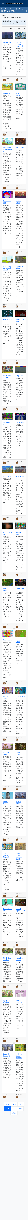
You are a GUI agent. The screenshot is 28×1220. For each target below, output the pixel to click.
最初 (7, 1104)
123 (20, 1109)
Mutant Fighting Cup (20, 910)
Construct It (20, 422)
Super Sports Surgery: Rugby (19, 856)
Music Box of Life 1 (7, 1001)
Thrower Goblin (6, 753)
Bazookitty (7, 42)
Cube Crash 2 (7, 423)
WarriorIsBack (7, 533)
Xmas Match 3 (20, 697)
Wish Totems (18, 94)
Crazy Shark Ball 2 (7, 910)
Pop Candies (7, 640)
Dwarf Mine (20, 147)
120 (20, 1104)
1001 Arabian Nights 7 (6, 855)
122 (14, 1109)
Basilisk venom (18, 803)
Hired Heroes (5, 589)
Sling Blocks (20, 376)
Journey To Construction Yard (7, 268)
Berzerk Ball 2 (20, 477)
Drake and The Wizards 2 (7, 149)
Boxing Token (18, 533)
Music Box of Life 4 (7, 376)
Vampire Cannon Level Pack (19, 44)
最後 (14, 1113)
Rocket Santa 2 (5, 803)
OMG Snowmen (19, 1001)
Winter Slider (5, 697)
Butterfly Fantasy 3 (6, 1055)
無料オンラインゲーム (8, 16)
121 (7, 1109)
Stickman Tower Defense (19, 1056)
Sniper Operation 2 (20, 753)
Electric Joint (7, 319)
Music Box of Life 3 (7, 959)
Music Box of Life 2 (19, 959)
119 (14, 1104)
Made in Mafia (18, 202)
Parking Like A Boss (20, 267)
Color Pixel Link (7, 202)
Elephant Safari (19, 641)
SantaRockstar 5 (20, 589)
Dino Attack (7, 93)
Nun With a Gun (20, 320)
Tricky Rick (7, 476)
